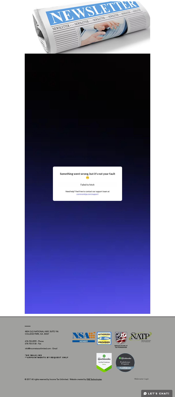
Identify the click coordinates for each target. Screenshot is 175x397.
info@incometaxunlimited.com (38, 348)
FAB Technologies (94, 379)
